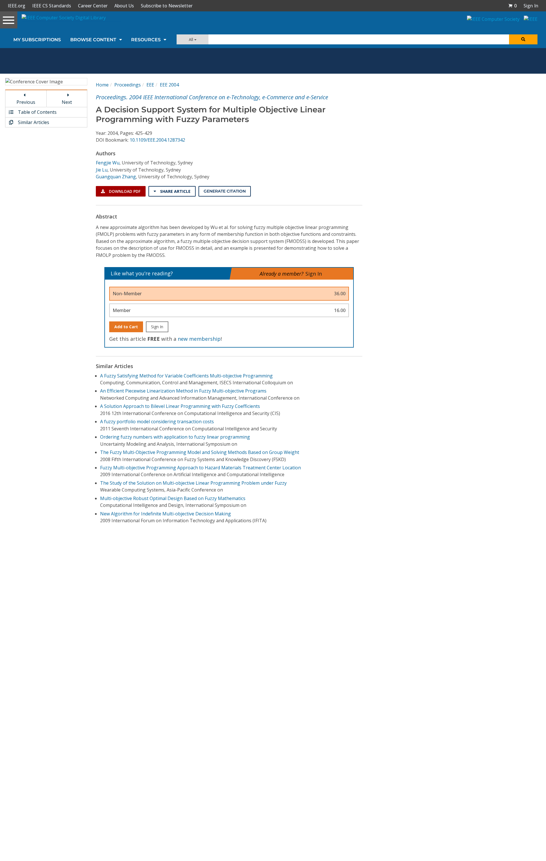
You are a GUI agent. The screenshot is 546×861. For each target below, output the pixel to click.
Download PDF (124, 191)
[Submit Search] (523, 39)
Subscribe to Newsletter (167, 6)
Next (67, 102)
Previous (25, 102)
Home (102, 85)
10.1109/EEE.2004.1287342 (157, 140)
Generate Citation (225, 191)
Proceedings (127, 85)
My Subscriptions (37, 39)
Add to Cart (126, 326)
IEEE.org (16, 6)
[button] (512, 5)
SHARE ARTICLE (175, 191)
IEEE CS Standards (51, 6)
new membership (199, 338)
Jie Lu (101, 170)
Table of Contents (37, 112)
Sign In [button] (531, 6)
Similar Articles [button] (33, 122)
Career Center (92, 6)
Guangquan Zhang (116, 177)
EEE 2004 (169, 85)
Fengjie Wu (107, 163)
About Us (124, 6)
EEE (150, 85)
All (191, 39)
